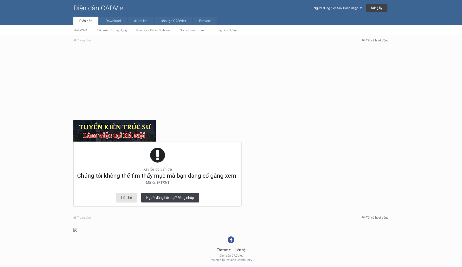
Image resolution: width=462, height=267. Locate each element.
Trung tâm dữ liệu (226, 30)
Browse (205, 21)
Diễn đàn (85, 21)
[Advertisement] (231, 82)
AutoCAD (80, 30)
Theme (223, 250)
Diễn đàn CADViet (99, 8)
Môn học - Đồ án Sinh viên (153, 30)
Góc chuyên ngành (192, 30)
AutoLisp (141, 21)
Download (113, 21)
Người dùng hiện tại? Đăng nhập (337, 8)
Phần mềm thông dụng (111, 30)
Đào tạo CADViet (173, 21)
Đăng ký (376, 8)
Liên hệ (126, 198)
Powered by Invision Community (231, 260)
